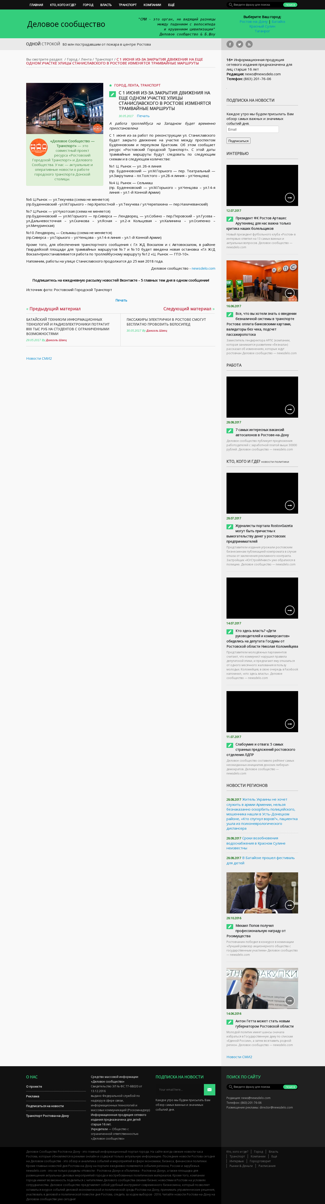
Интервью (237, 1161)
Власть (106, 5)
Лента (86, 59)
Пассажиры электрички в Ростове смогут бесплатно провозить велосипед (166, 321)
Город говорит (260, 1161)
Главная (36, 5)
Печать (143, 115)
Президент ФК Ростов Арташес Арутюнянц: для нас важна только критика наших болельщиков (259, 223)
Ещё (171, 5)
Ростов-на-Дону (254, 21)
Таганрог (262, 31)
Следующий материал (189, 308)
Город (88, 5)
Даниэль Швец (56, 340)
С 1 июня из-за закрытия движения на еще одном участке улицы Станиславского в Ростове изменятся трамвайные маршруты (165, 100)
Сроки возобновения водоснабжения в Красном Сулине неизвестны (256, 843)
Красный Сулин (262, 26)
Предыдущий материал (53, 308)
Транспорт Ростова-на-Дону (47, 1115)
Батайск (278, 21)
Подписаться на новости (45, 1106)
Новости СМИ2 (39, 358)
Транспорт (128, 5)
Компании (152, 5)
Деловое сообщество (66, 24)
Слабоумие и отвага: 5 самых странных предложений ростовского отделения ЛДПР (261, 749)
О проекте (34, 1086)
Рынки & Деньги (241, 1166)
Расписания (267, 1166)
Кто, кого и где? (63, 5)
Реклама (32, 1096)
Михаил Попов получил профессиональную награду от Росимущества (256, 930)
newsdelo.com (203, 268)
